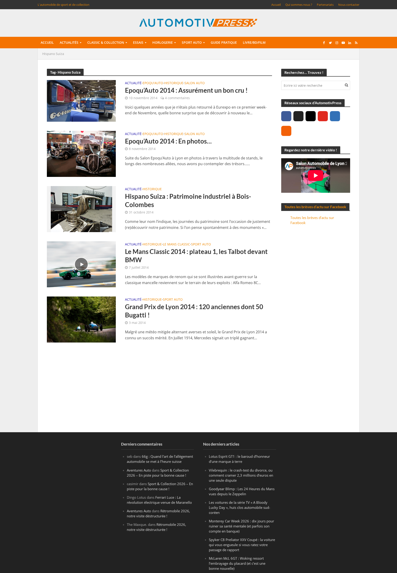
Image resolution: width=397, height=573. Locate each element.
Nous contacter (348, 5)
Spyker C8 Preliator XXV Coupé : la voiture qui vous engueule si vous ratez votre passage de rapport (242, 544)
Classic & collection (105, 42)
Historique (173, 83)
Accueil (276, 5)
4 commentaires (177, 98)
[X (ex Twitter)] (298, 116)
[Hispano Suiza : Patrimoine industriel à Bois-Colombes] (81, 208)
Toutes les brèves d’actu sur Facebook (315, 206)
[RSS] (286, 131)
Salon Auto (194, 83)
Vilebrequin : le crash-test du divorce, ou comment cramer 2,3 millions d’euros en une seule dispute (241, 475)
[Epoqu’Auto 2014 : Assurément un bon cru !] (81, 100)
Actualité (133, 83)
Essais (138, 42)
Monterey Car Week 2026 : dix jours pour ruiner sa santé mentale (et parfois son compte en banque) (241, 526)
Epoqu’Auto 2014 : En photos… (168, 141)
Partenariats (325, 5)
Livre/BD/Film (254, 42)
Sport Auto (201, 244)
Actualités (69, 42)
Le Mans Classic (176, 244)
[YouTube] (323, 116)
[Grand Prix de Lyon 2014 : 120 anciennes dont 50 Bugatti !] (81, 319)
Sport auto (192, 42)
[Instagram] (311, 116)
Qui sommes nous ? (298, 5)
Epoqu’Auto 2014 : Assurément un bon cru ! (186, 90)
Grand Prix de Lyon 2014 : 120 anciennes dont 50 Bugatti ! (194, 311)
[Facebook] (286, 116)
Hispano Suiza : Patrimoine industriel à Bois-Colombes (188, 200)
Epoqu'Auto (153, 83)
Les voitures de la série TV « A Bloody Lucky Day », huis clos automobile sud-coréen (239, 507)
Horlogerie (162, 42)
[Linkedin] (335, 116)
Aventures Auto (139, 470)
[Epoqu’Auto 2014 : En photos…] (81, 153)
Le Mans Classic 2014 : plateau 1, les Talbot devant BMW (196, 256)
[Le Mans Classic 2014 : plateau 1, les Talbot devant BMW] (81, 264)
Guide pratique (224, 42)
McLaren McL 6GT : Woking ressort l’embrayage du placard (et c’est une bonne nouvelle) (237, 563)
